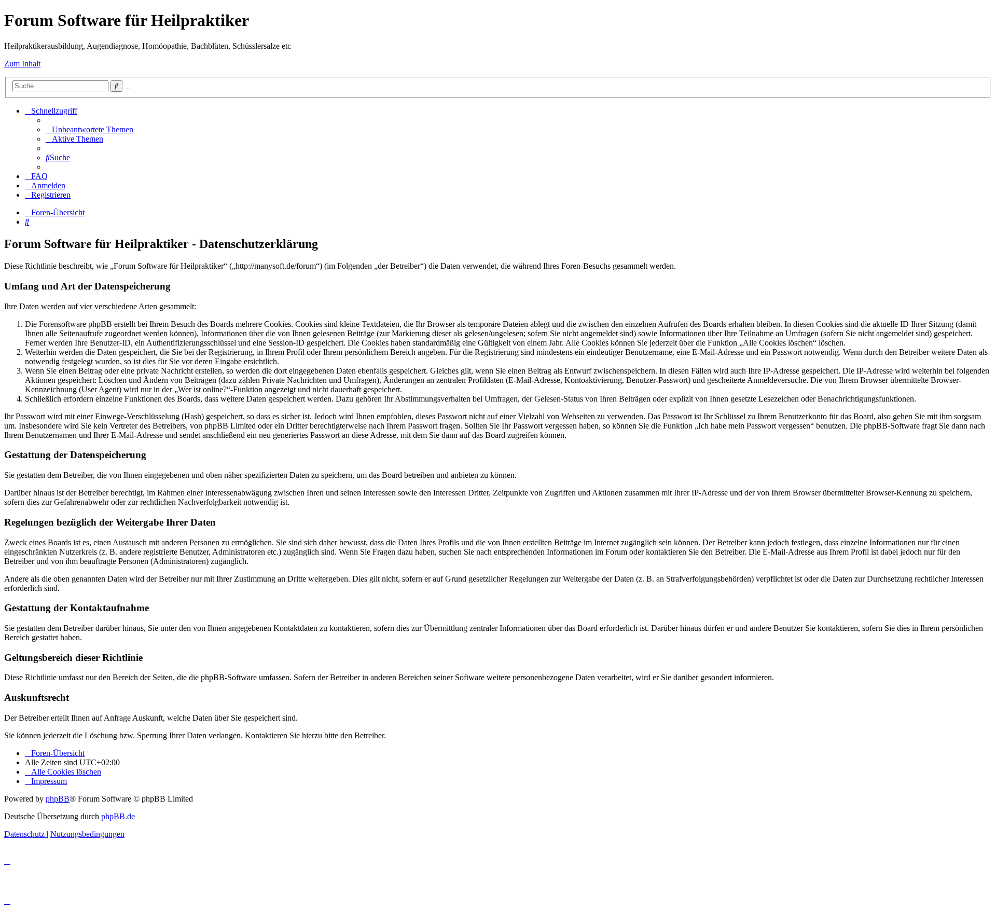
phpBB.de (118, 816)
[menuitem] (89, 129)
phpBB (58, 798)
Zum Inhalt (22, 63)
